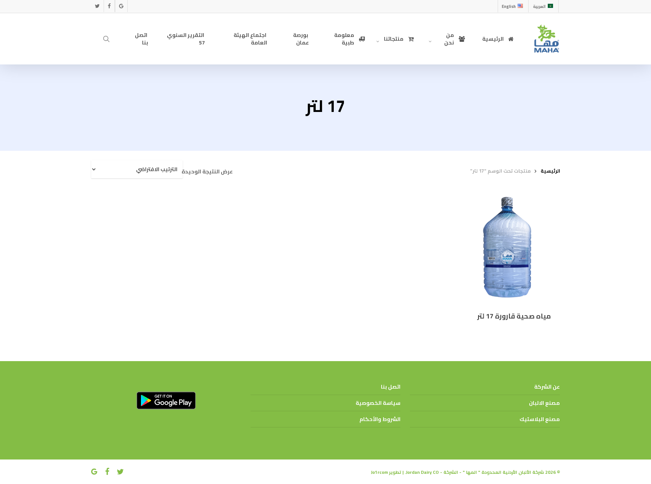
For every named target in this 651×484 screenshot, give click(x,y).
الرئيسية (550, 170)
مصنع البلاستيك (540, 419)
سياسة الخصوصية (378, 403)
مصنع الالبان (544, 403)
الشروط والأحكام (379, 419)
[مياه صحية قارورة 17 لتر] (505, 247)
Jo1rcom (379, 472)
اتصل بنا (390, 387)
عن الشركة (547, 387)
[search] (106, 39)
